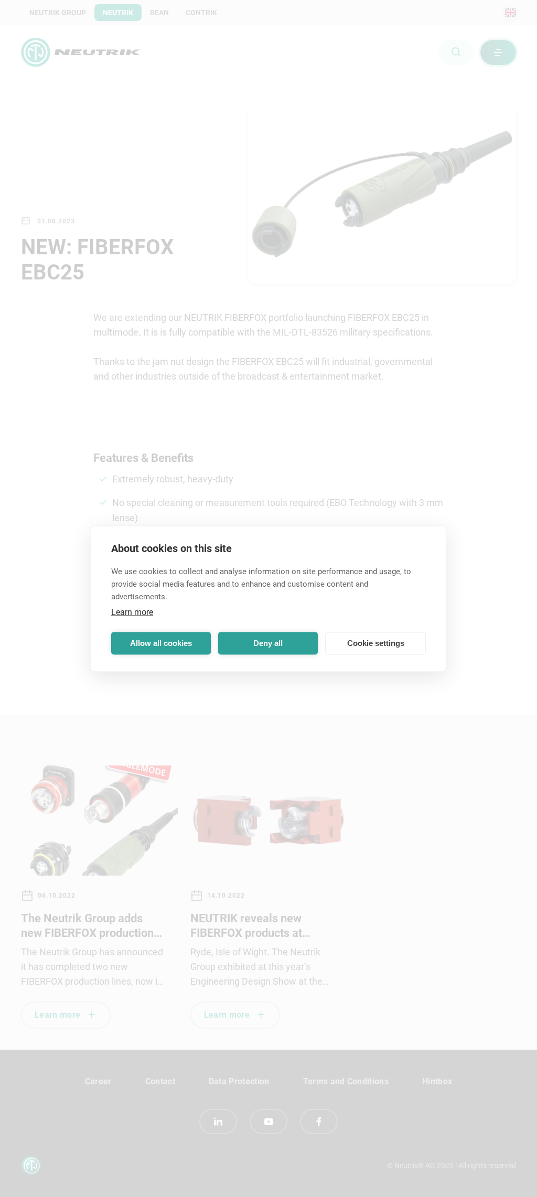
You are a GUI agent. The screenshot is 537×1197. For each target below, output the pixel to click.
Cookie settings (375, 643)
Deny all (268, 643)
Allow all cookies (161, 643)
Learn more (132, 612)
